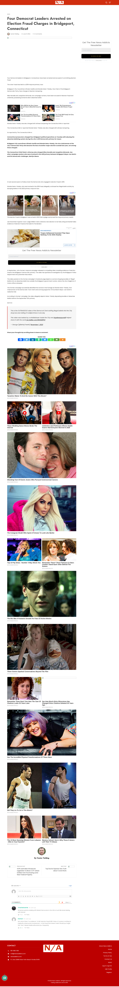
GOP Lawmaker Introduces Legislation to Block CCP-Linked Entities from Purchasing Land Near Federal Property (28, 871)
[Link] (37, 896)
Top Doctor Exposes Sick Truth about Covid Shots (55, 869)
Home (110, 949)
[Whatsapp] (51, 339)
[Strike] (25, 896)
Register (109, 972)
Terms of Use (107, 956)
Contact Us (108, 959)
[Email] (57, 339)
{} (39, 896)
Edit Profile (108, 969)
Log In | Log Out (107, 966)
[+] (41, 896)
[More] (62, 339)
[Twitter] (27, 339)
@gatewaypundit (60, 318)
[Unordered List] (30, 896)
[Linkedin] (33, 339)
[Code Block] (35, 896)
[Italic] (21, 896)
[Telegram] (45, 339)
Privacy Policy (107, 953)
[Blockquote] (32, 896)
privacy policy (44, 266)
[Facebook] (21, 339)
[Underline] (23, 896)
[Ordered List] (28, 896)
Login (70, 885)
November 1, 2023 (37, 325)
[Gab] (39, 339)
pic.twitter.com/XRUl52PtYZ (36, 320)
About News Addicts (105, 946)
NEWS (8, 14)
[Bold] (19, 896)
